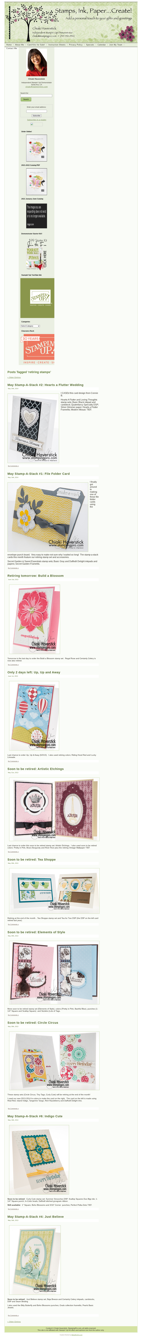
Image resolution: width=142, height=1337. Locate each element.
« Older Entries (14, 377)
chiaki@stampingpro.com (37, 87)
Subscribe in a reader (36, 120)
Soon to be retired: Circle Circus (32, 1022)
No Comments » (13, 466)
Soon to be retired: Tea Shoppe (31, 859)
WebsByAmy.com (76, 1335)
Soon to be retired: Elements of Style (36, 932)
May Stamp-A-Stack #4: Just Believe (35, 1216)
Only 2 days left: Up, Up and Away (33, 672)
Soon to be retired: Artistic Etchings (35, 769)
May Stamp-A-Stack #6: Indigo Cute (35, 1116)
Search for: (24, 93)
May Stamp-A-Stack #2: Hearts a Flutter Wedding (45, 385)
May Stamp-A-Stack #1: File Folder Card (38, 473)
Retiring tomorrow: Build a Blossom (35, 575)
